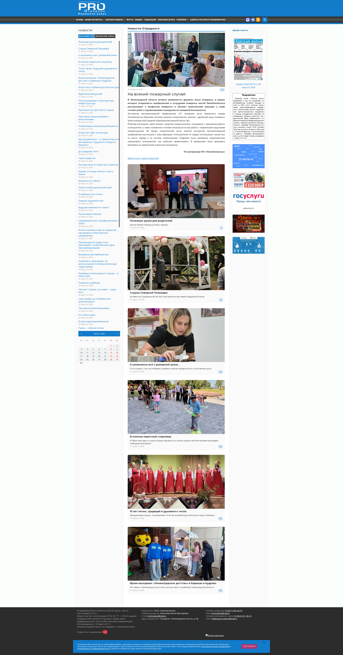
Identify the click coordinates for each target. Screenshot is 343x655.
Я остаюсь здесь (87, 314)
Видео (139, 19)
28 (105, 359)
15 (111, 352)
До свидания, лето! (88, 151)
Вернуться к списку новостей (143, 158)
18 (87, 356)
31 (81, 363)
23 (117, 356)
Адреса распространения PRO (207, 19)
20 (99, 356)
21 (105, 356)
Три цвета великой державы (93, 308)
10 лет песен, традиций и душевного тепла (158, 511)
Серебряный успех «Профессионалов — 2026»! (99, 222)
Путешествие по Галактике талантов (98, 164)
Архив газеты (240, 30)
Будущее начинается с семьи (93, 207)
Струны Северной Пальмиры (149, 292)
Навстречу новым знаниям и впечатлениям (93, 118)
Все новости (86, 36)
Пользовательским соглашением (215, 646)
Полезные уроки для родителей (151, 220)
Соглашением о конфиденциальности (93, 648)
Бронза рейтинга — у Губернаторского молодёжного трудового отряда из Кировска (99, 142)
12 (93, 352)
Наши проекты (93, 19)
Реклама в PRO (166, 19)
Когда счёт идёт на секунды (93, 132)
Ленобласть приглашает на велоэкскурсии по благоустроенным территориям (97, 264)
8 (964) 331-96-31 (243, 616)
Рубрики (181, 19)
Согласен (249, 646)
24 (81, 359)
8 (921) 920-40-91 (234, 610)
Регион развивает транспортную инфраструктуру (96, 102)
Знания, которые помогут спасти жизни (95, 173)
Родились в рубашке (89, 282)
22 (111, 356)
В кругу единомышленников (93, 321)
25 (87, 359)
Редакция (150, 19)
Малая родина (114, 19)
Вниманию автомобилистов (93, 254)
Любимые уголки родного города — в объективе (98, 275)
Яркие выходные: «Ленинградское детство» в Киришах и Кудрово (173, 583)
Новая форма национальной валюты (98, 126)
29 (111, 359)
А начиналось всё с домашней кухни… (155, 364)
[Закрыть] (264, 642)
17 (81, 356)
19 (93, 356)
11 (87, 352)
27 (99, 359)
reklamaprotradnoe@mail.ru (224, 618)
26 (93, 359)
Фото (130, 19)
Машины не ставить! (89, 180)
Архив (79, 19)
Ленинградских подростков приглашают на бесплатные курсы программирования (96, 245)
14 (105, 352)
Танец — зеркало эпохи (91, 327)
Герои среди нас (87, 158)
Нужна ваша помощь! (89, 213)
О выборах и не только (90, 194)
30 (117, 359)
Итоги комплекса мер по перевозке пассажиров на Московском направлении (97, 233)
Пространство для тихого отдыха (96, 110)
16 (117, 352)
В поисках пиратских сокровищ (150, 436)
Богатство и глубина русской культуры (98, 87)
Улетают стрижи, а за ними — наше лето (97, 291)
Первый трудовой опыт (91, 200)
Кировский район (105, 36)
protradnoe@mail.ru (157, 616)
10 (81, 352)
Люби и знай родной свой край (94, 187)
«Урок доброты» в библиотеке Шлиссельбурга (94, 300)
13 (99, 352)
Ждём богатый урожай (90, 93)
